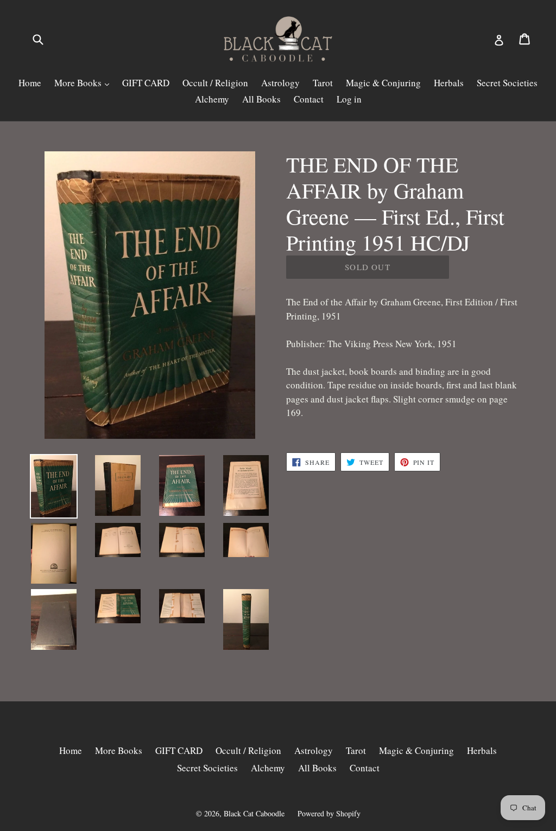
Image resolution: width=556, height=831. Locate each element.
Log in (349, 99)
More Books (79, 82)
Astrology (280, 82)
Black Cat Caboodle (254, 813)
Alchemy (212, 99)
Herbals (449, 82)
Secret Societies (507, 82)
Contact (309, 99)
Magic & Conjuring (383, 82)
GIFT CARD (145, 82)
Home (29, 82)
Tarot (323, 82)
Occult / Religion (215, 82)
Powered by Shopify (329, 813)
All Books (261, 99)
